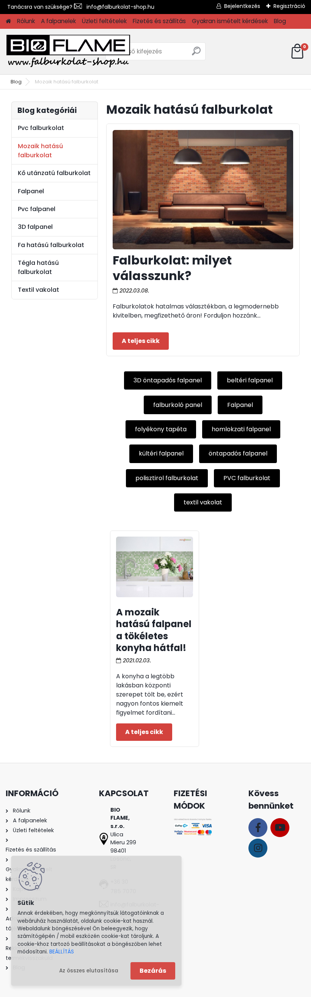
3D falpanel (35, 226)
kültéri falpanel (161, 453)
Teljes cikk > (141, 341)
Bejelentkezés (242, 6)
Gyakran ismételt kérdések (230, 21)
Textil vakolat (38, 289)
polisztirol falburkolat (166, 478)
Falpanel (240, 405)
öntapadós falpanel (238, 453)
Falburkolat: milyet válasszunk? (172, 268)
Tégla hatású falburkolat (38, 267)
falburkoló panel (177, 405)
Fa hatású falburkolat (51, 245)
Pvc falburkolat (41, 128)
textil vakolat (203, 502)
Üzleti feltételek (104, 21)
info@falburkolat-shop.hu (118, 7)
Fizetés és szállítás (159, 21)
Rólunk (26, 21)
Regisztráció (289, 6)
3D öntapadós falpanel (168, 380)
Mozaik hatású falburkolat (40, 151)
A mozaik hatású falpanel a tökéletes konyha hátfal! (154, 630)
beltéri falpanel (250, 380)
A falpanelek (58, 21)
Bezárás (153, 970)
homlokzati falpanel (241, 429)
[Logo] (68, 51)
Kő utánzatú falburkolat (54, 173)
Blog (280, 21)
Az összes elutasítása (88, 970)
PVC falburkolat (246, 478)
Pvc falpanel (36, 209)
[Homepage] (8, 21)
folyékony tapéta (161, 429)
